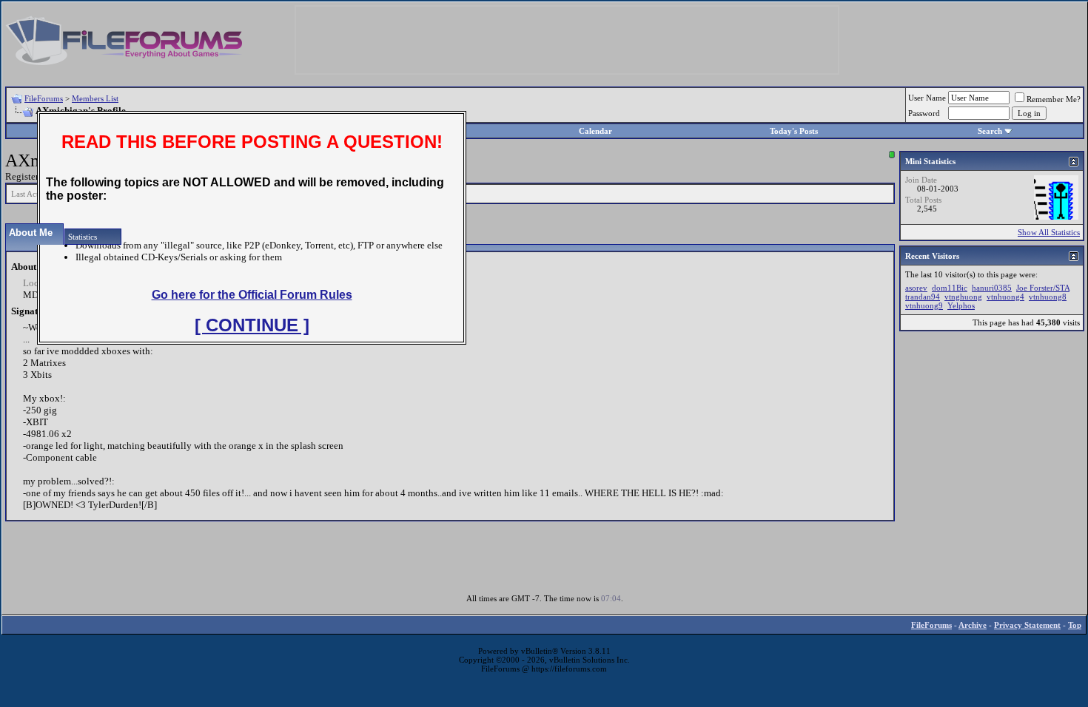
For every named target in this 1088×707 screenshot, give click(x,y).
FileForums (43, 98)
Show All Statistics (1049, 232)
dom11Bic (949, 287)
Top (1074, 624)
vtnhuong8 (1048, 296)
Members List (95, 98)
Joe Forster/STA (1042, 287)
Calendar (595, 130)
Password (924, 113)
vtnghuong (963, 296)
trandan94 (922, 296)
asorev (916, 287)
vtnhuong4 (1005, 296)
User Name (927, 97)
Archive (972, 624)
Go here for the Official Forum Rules (252, 294)
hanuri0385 (992, 287)
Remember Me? (1054, 99)
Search (990, 130)
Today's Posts (794, 130)
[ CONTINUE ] (252, 325)
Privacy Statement (1027, 624)
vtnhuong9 (924, 305)
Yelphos (961, 305)
